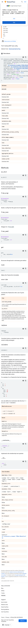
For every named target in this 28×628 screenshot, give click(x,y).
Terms (2, 617)
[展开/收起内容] (3, 38)
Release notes (4, 604)
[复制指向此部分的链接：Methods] (10, 168)
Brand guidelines (5, 609)
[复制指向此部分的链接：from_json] (9, 212)
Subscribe (23, 620)
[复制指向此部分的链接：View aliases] (11, 53)
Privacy (7, 617)
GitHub (2, 590)
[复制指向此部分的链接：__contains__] (12, 440)
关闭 (14, 18)
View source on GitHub (10, 41)
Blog (2, 588)
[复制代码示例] (25, 57)
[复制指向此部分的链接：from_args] (9, 193)
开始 (14, 22)
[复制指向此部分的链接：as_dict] (8, 172)
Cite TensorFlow (5, 611)
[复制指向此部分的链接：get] (5, 247)
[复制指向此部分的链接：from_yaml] (10, 231)
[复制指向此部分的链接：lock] (5, 265)
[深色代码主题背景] (23, 57)
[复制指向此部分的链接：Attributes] (7, 86)
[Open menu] (2, 2)
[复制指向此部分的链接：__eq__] (7, 458)
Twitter (3, 593)
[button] (14, 53)
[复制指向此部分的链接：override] (9, 280)
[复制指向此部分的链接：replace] (8, 325)
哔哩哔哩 (3, 595)
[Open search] (22, 2)
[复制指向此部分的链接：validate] (9, 345)
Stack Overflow (4, 607)
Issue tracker (4, 602)
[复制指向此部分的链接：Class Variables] (10, 472)
